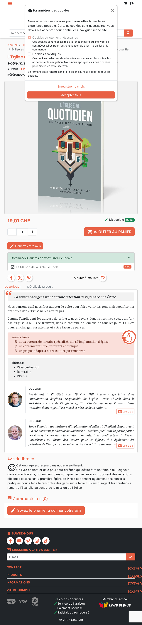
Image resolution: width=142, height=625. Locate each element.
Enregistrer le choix (71, 86)
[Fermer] (113, 11)
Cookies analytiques (46, 54)
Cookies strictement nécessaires (55, 37)
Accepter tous (71, 95)
